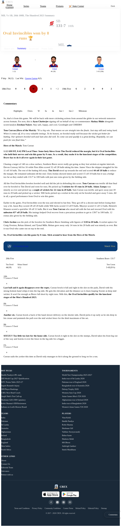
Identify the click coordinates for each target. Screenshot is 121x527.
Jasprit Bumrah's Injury (10, 386)
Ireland (4, 435)
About (3, 460)
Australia (4, 428)
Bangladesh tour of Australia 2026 (75, 386)
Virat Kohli (66, 418)
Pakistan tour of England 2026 (74, 382)
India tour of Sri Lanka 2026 (73, 378)
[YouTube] (70, 502)
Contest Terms (68, 508)
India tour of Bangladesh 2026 (74, 403)
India (3, 418)
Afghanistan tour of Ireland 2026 (75, 400)
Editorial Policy (93, 508)
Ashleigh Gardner (69, 446)
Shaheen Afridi (68, 439)
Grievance (5, 471)
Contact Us (5, 464)
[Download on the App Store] (51, 494)
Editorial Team (7, 467)
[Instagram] (63, 502)
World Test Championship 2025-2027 (77, 375)
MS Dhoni (66, 442)
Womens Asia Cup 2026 (71, 393)
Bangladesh (6, 439)
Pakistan (4, 421)
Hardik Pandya (68, 421)
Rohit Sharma (67, 425)
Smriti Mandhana (69, 449)
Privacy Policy (37, 508)
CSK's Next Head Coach (10, 393)
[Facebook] (51, 502)
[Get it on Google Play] (70, 494)
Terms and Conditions (22, 508)
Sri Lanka (5, 425)
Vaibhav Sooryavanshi (71, 432)
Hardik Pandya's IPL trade (11, 375)
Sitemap (104, 508)
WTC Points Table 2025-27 (12, 382)
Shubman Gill (67, 428)
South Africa (6, 449)
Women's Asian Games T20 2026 (75, 407)
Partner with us (7, 475)
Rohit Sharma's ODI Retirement (13, 403)
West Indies (5, 446)
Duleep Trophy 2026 (70, 389)
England (4, 442)
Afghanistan (6, 432)
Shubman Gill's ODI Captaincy (13, 400)
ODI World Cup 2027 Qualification (15, 378)
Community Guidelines (53, 508)
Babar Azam (67, 435)
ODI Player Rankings (9, 389)
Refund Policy (81, 508)
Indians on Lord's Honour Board (14, 407)
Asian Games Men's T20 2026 (74, 396)
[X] (57, 502)
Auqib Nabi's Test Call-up (11, 396)
